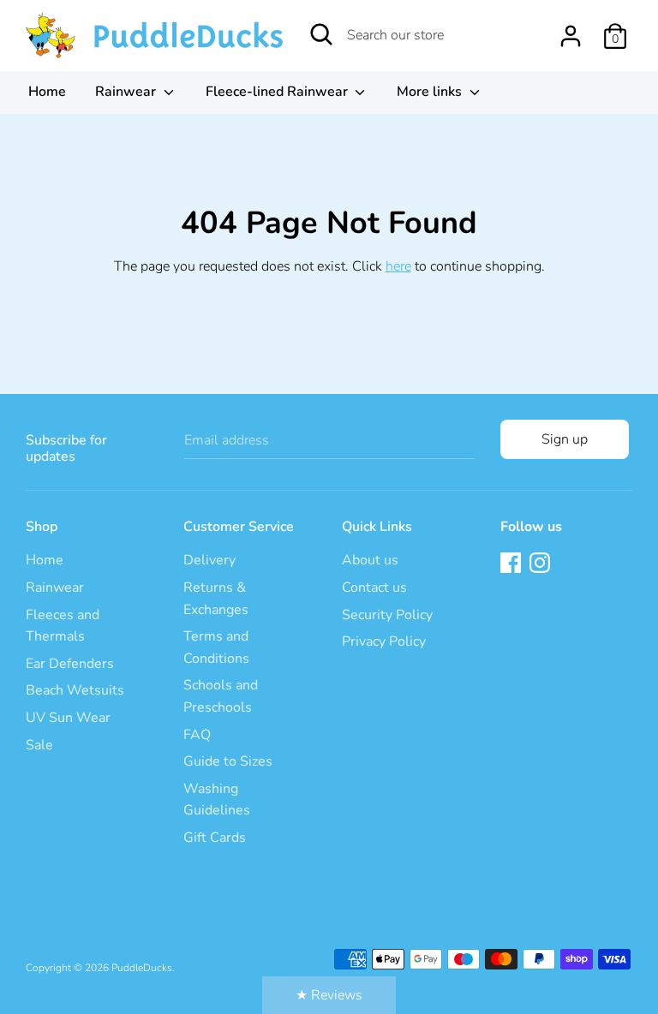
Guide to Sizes (227, 761)
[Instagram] (541, 564)
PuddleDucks (141, 968)
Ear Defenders (70, 663)
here (398, 266)
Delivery (209, 560)
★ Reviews (329, 995)
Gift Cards (214, 837)
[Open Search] (321, 34)
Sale (39, 745)
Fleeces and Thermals (62, 626)
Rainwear (127, 91)
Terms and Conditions (216, 647)
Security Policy (387, 614)
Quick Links (377, 526)
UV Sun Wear (68, 717)
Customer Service (238, 526)
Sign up (564, 439)
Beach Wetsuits (75, 690)
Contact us (374, 587)
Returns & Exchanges (215, 598)
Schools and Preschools (220, 696)
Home (47, 91)
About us (370, 560)
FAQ (197, 734)
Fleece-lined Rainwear (278, 91)
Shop (41, 526)
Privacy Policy (384, 641)
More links (431, 91)
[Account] (570, 29)
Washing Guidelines (216, 799)
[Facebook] (512, 564)
